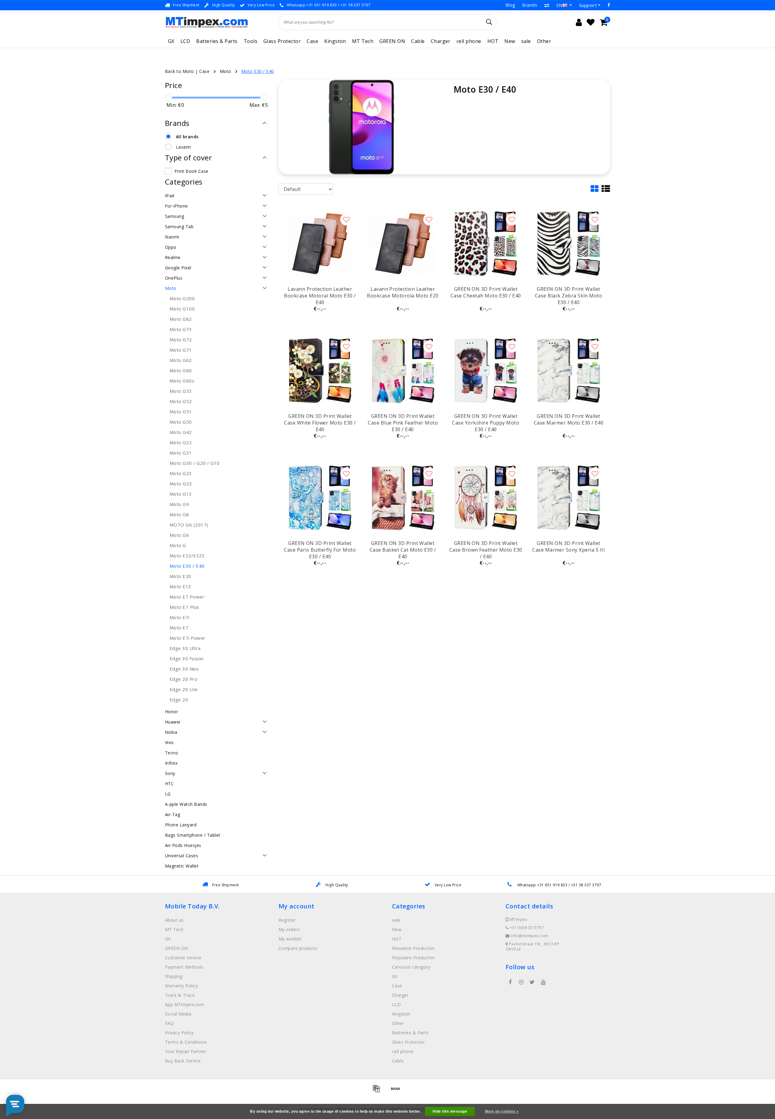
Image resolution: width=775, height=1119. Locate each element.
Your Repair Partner (185, 1051)
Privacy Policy (179, 1032)
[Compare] (546, 5)
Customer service (183, 957)
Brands (529, 5)
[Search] (489, 22)
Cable (417, 41)
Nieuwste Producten (413, 948)
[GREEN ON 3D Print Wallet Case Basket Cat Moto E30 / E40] (403, 498)
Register (287, 920)
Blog (510, 5)
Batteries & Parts (216, 41)
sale (526, 41)
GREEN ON (392, 41)
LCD (185, 41)
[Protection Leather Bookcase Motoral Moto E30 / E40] (320, 243)
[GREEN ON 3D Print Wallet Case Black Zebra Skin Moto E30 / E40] (568, 243)
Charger (440, 41)
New (509, 41)
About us (174, 920)
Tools (250, 41)
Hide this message (450, 1111)
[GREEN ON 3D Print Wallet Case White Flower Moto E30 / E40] (320, 370)
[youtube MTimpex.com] (543, 982)
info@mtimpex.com (529, 935)
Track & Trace (180, 995)
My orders (289, 929)
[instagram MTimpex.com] (521, 982)
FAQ (169, 1023)
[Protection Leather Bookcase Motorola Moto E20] (403, 243)
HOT (492, 41)
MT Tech (362, 41)
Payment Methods (184, 967)
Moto (225, 71)
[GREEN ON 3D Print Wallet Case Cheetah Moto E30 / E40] (485, 243)
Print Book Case (191, 171)
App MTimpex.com (184, 1004)
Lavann (183, 147)
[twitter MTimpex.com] (532, 982)
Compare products (298, 948)
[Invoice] (378, 1091)
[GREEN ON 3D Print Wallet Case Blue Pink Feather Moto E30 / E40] (403, 370)
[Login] (579, 22)
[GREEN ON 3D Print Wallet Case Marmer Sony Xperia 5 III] (568, 498)
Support (588, 5)
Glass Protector (282, 41)
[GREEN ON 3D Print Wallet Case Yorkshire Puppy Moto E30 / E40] (485, 370)
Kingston (335, 41)
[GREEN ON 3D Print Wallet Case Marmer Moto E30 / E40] (568, 370)
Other (544, 41)
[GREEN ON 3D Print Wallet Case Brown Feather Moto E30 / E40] (485, 498)
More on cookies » (502, 1111)
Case (312, 41)
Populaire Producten (413, 957)
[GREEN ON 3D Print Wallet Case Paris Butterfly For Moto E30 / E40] (320, 498)
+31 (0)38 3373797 (526, 927)
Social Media (178, 1014)
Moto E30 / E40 (257, 71)
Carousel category (411, 967)
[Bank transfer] (397, 1091)
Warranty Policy (181, 986)
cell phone (469, 41)
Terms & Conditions (186, 1042)
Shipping (174, 976)
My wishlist (290, 939)
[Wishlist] (591, 22)
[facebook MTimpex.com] (510, 982)
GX (171, 41)
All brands (187, 136)
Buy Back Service (183, 1061)
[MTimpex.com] (206, 22)
